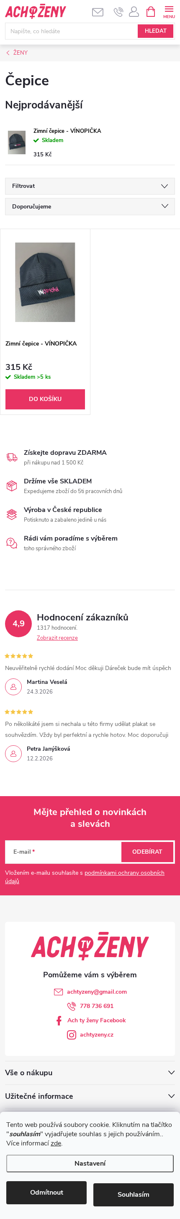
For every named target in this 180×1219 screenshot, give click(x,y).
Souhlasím (133, 1194)
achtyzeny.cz (96, 1035)
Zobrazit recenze (57, 638)
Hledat (156, 31)
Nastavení (90, 1163)
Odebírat (147, 852)
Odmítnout (46, 1192)
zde (56, 1143)
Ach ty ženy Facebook (96, 1020)
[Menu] (169, 11)
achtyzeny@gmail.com (97, 992)
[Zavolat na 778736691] (118, 11)
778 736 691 (96, 1006)
